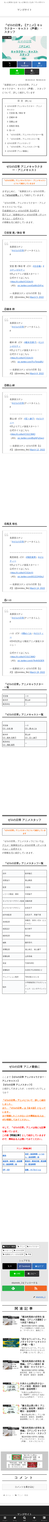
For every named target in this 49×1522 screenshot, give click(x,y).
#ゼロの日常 (18, 250)
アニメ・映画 (10, 1247)
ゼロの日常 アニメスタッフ (18, 143)
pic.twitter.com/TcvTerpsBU (30, 362)
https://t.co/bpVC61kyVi (22, 282)
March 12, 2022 (37, 450)
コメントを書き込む (24, 1487)
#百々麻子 (29, 419)
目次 (21, 101)
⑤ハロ (12, 130)
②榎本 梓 (13, 117)
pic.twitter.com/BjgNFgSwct (31, 438)
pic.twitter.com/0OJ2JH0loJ (31, 576)
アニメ (22, 1247)
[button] (32, 72)
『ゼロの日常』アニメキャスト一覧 (24, 139)
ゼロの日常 (20, 1250)
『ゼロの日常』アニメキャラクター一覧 (26, 135)
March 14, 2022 (37, 588)
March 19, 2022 (37, 672)
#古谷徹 (37, 266)
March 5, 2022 (37, 297)
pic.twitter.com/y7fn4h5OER (31, 661)
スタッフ (8, 1250)
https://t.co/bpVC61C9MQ (23, 434)
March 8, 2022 (37, 373)
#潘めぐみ (26, 633)
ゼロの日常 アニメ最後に (18, 151)
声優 (29, 1254)
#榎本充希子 (30, 342)
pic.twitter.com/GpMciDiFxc (31, 285)
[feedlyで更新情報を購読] (13, 1288)
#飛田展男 (31, 557)
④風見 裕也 (14, 126)
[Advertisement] (24, 486)
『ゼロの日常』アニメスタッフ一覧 (24, 147)
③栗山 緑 (13, 122)
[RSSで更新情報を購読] (36, 1288)
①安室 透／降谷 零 (17, 113)
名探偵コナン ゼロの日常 (14, 1254)
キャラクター (34, 1247)
